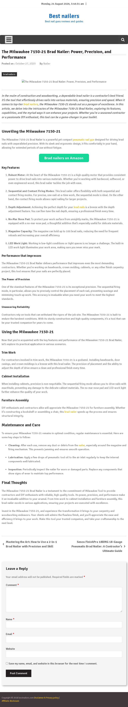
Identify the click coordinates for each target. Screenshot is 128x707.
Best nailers (64, 16)
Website (10, 649)
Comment (12, 585)
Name (10, 619)
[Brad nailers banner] (64, 158)
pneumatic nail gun (83, 139)
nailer (82, 445)
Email (10, 634)
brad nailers (9, 74)
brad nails (79, 207)
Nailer (46, 63)
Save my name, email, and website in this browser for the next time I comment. (53, 663)
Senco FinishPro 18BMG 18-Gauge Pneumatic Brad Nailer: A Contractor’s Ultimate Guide (97, 546)
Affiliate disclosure (10, 701)
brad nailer (70, 412)
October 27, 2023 (26, 63)
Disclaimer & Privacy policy (46, 697)
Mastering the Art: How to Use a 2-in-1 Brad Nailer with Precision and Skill (31, 544)
